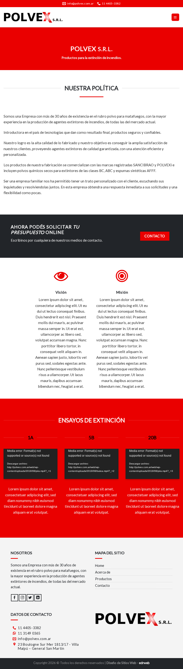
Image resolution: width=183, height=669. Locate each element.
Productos (103, 579)
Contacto (102, 585)
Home (99, 566)
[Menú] (175, 17)
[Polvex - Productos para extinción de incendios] (33, 17)
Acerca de (102, 572)
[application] (30, 464)
